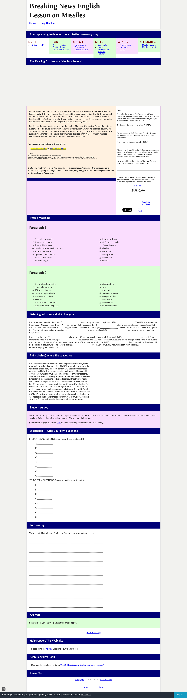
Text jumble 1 (80, 45)
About (87, 687)
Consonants (102, 45)
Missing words (125, 45)
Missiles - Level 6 (149, 47)
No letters (101, 54)
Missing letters (103, 50)
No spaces (124, 47)
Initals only (102, 52)
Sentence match (81, 50)
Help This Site (47, 23)
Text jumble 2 (80, 47)
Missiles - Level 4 (37, 45)
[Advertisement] (93, 85)
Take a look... (138, 186)
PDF (59, 423)
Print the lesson (59, 47)
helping (49, 649)
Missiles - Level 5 (149, 45)
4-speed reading (59, 45)
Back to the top (93, 633)
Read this (86, 694)
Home (32, 23)
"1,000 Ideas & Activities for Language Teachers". (82, 665)
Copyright (79, 680)
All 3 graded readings (61, 50)
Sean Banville (106, 680)
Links (100, 687)
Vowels (100, 47)
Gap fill (122, 50)
